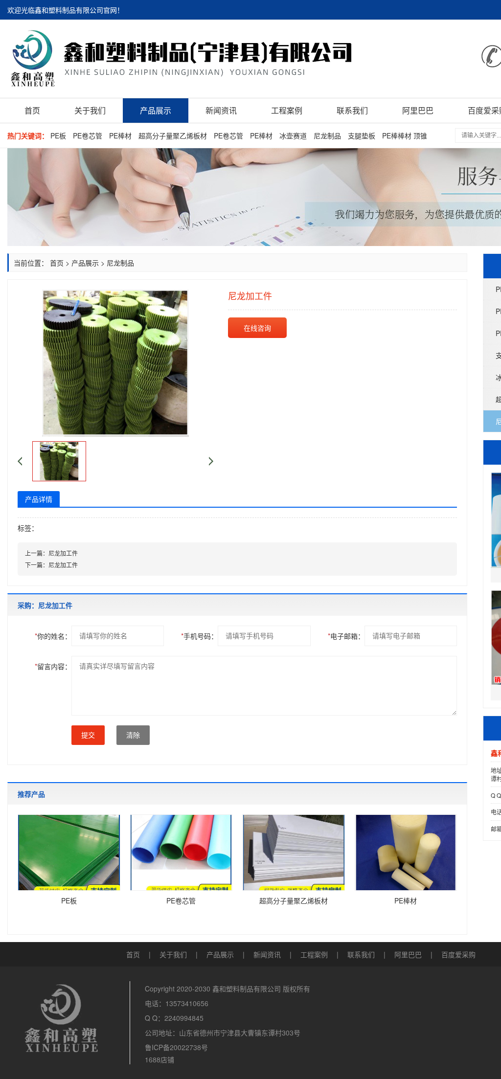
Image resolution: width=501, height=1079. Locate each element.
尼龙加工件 (63, 553)
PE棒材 (120, 135)
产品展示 (155, 110)
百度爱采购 (458, 954)
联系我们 (352, 110)
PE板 (58, 135)
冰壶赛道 (293, 135)
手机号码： (199, 636)
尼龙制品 (327, 135)
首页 (32, 110)
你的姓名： (53, 636)
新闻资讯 (221, 110)
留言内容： (53, 666)
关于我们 (90, 110)
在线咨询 (257, 328)
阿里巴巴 (417, 110)
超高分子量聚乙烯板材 (172, 135)
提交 (88, 735)
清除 (133, 735)
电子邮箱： (346, 636)
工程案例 (286, 110)
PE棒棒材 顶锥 (404, 135)
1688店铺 (159, 1059)
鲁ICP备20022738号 (176, 1047)
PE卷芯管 (87, 135)
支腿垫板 (361, 135)
